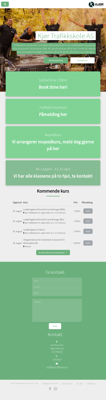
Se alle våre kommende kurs (52, 252)
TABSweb (45, 383)
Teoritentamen (67, 383)
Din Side (80, 383)
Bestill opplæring (56, 60)
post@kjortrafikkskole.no (57, 367)
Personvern (91, 383)
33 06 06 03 (57, 359)
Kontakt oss (83, 60)
